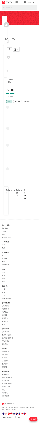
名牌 (3, 292)
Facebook (5, 228)
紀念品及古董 (6, 387)
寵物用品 (5, 321)
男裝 (3, 295)
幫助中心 (4, 407)
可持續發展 (22, 407)
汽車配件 (5, 258)
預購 (3, 278)
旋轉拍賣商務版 (7, 237)
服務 (3, 248)
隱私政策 (8, 409)
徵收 (3, 281)
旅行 (3, 390)
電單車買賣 (5, 264)
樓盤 (3, 261)
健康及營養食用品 (7, 338)
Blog (3, 234)
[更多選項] (12, 41)
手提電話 (5, 358)
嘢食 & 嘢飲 (5, 341)
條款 (3, 409)
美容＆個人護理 (7, 298)
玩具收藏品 (5, 374)
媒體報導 (16, 407)
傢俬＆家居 (5, 306)
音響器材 (5, 361)
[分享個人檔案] (9, 41)
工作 (3, 245)
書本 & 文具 (5, 380)
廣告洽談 (32, 407)
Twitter (4, 231)
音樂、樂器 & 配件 (7, 377)
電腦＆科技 (5, 309)
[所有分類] (25, 2)
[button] (4, 36)
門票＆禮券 (5, 396)
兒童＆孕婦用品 (7, 335)
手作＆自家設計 (7, 383)
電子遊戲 (5, 312)
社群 (3, 275)
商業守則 (14, 409)
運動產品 (5, 318)
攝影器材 (5, 364)
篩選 (15, 49)
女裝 (3, 289)
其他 (3, 272)
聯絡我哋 (10, 407)
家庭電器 (5, 315)
